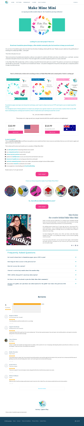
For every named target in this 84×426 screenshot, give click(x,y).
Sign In (75, 2)
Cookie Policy (43, 421)
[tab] (42, 257)
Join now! (42, 174)
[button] (42, 257)
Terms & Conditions (26, 421)
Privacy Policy (35, 421)
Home (14, 421)
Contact (19, 421)
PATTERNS (19, 2)
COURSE (34, 2)
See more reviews (42, 388)
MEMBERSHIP (26, 2)
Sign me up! (16, 132)
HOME (12, 2)
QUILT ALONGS (42, 2)
